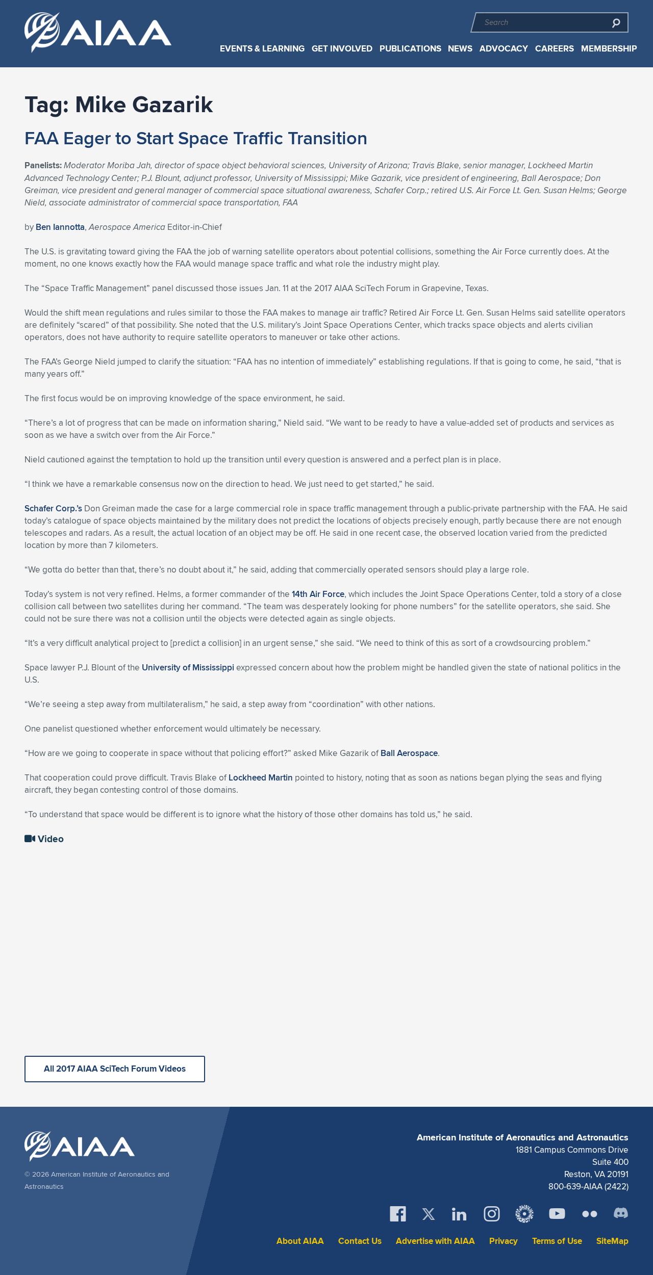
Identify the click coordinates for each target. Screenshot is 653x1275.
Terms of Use (557, 1241)
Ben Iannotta (60, 227)
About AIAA (300, 1241)
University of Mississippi (188, 667)
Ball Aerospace (409, 753)
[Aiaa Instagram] (491, 1214)
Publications (410, 48)
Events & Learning (262, 48)
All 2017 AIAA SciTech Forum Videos (115, 1068)
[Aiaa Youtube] (557, 1214)
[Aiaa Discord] (621, 1214)
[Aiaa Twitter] (428, 1214)
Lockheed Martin (261, 777)
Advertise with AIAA (435, 1241)
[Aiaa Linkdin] (459, 1214)
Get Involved (342, 48)
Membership (609, 48)
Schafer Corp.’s (53, 508)
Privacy (503, 1241)
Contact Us (360, 1241)
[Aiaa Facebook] (398, 1214)
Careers (554, 48)
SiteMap (612, 1241)
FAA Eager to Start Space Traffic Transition (195, 137)
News (460, 48)
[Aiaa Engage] (524, 1214)
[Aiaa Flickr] (589, 1214)
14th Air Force (318, 594)
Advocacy (504, 48)
